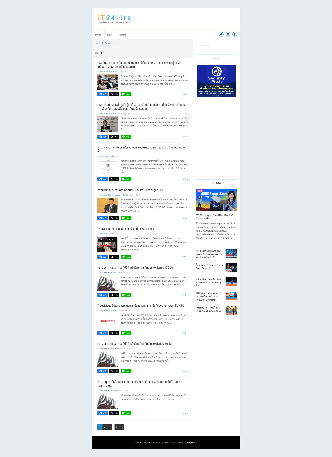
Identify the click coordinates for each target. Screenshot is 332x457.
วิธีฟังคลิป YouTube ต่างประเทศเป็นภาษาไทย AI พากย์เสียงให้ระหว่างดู (207, 296)
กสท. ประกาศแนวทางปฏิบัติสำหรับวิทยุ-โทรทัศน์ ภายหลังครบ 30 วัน (134, 343)
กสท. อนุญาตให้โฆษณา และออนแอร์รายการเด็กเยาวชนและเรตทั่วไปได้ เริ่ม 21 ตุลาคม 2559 (139, 383)
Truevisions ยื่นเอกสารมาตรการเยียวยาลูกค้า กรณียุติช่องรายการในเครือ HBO (140, 305)
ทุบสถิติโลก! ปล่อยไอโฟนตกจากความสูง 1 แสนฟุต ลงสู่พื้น (209, 282)
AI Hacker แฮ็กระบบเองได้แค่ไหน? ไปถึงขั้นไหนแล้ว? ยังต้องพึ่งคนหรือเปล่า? (209, 253)
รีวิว (174, 442)
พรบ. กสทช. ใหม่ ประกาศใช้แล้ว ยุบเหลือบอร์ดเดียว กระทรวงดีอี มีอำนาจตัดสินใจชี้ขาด (141, 149)
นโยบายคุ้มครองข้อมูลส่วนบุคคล (188, 442)
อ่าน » (185, 94)
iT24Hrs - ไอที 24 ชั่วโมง (148, 442)
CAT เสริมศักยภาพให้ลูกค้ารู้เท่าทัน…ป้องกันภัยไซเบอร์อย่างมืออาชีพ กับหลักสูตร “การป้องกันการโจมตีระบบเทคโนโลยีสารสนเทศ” (141, 106)
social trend (108, 195)
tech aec (117, 195)
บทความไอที (168, 442)
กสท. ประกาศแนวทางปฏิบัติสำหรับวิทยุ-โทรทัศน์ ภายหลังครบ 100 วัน (135, 267)
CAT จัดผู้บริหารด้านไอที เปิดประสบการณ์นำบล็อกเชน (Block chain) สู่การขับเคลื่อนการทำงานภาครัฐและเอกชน (139, 64)
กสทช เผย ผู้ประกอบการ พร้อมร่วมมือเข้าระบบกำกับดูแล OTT (130, 189)
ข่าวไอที (106, 156)
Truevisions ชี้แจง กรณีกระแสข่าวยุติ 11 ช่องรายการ (126, 228)
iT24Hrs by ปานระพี (114, 19)
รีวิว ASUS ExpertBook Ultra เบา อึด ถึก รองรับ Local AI (214, 216)
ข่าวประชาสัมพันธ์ (110, 72)
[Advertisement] (187, 19)
